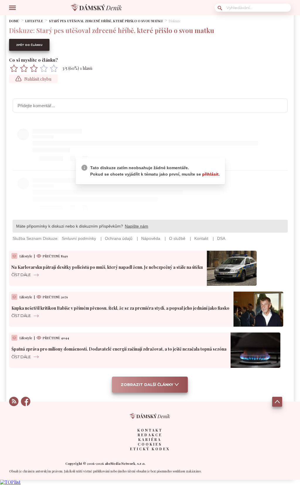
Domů (14, 21)
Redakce (150, 434)
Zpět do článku (29, 44)
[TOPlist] (10, 482)
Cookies (150, 444)
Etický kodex (150, 448)
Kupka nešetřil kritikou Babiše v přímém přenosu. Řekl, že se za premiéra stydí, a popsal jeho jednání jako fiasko (120, 308)
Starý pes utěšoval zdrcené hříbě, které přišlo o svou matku (106, 21)
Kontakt (150, 430)
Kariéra (149, 439)
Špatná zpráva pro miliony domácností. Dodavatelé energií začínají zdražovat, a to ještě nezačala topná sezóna (118, 349)
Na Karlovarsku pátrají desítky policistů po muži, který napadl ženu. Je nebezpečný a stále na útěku (107, 267)
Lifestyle (34, 21)
